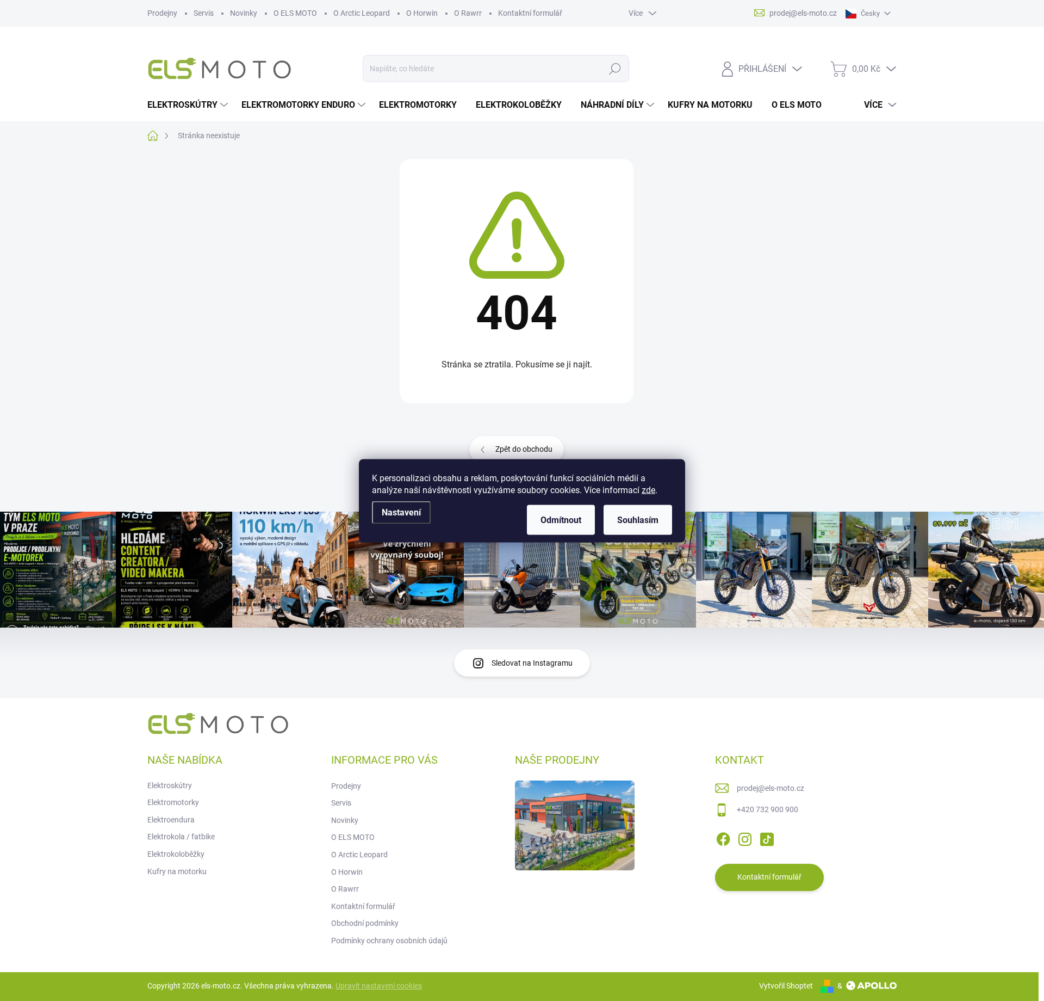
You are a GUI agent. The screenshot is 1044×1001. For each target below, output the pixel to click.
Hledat (615, 68)
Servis (204, 13)
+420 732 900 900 (767, 809)
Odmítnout (560, 519)
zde (648, 489)
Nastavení (401, 512)
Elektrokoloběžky (175, 854)
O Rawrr (468, 13)
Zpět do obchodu (523, 449)
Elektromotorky (173, 802)
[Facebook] (723, 837)
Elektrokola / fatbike (181, 836)
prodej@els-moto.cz (770, 788)
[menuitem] (189, 105)
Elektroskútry (169, 785)
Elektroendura (171, 819)
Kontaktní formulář (530, 13)
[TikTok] (767, 837)
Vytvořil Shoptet (786, 985)
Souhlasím (637, 519)
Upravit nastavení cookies (378, 985)
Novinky (243, 13)
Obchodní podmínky (365, 923)
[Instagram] (745, 837)
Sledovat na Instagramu (532, 663)
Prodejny (162, 13)
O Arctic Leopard (361, 13)
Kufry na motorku (177, 871)
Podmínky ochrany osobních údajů (389, 940)
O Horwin (422, 13)
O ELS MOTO (295, 13)
